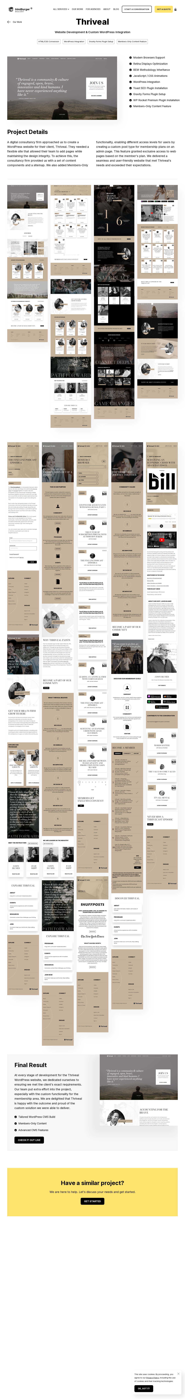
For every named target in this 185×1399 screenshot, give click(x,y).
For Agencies (93, 9)
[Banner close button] (177, 1374)
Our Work (77, 9)
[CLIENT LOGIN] (175, 9)
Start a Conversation (136, 9)
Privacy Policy (152, 1378)
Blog (116, 9)
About (106, 9)
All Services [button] (60, 9)
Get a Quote (164, 9)
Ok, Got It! (144, 1388)
